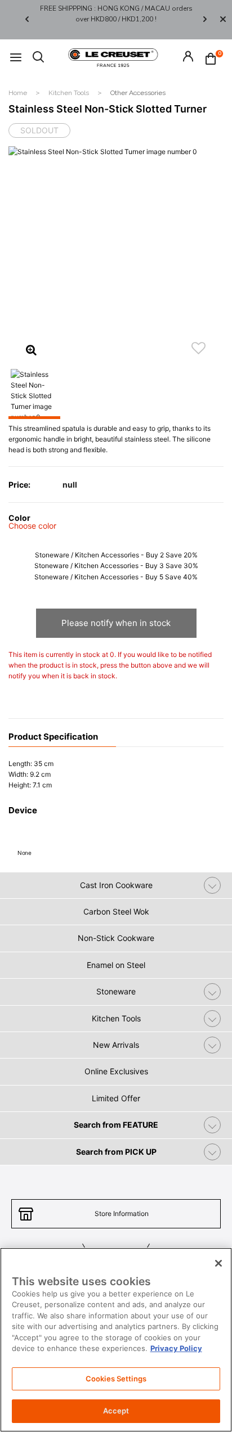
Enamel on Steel (116, 965)
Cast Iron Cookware (116, 885)
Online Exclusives (116, 1071)
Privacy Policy (176, 1348)
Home (18, 93)
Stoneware (116, 991)
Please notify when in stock (116, 623)
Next (204, 19)
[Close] (223, 19)
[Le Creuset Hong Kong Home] (113, 56)
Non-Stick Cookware (116, 938)
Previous (27, 19)
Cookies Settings (116, 1378)
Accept (116, 1410)
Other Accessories (138, 93)
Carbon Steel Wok (116, 911)
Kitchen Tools (69, 93)
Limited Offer (116, 1098)
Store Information (122, 1213)
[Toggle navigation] (16, 57)
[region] (116, 1340)
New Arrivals (116, 1045)
